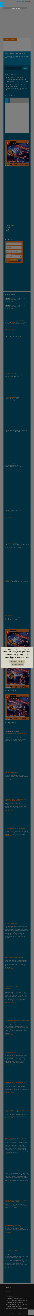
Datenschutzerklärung (17, 664)
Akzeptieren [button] (13, 661)
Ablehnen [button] (21, 661)
